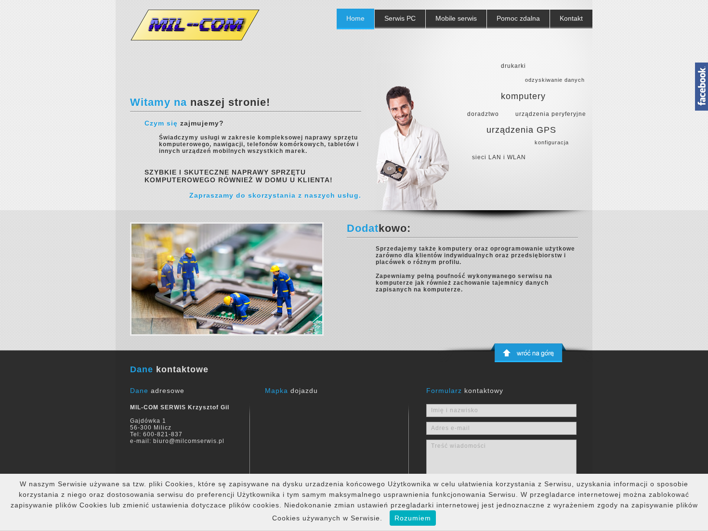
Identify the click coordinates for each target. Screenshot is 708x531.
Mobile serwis (456, 18)
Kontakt (571, 18)
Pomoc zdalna (518, 18)
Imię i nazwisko (454, 410)
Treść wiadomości (458, 445)
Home (355, 18)
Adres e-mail (450, 428)
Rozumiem (412, 518)
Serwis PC (400, 18)
